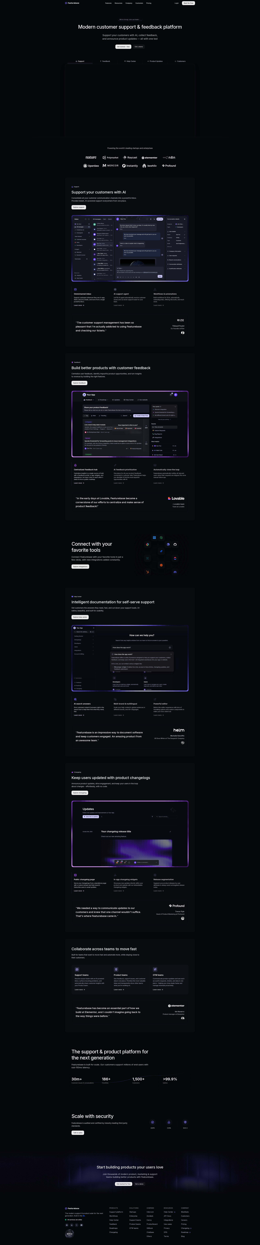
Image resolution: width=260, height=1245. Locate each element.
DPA (165, 1232)
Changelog (113, 1232)
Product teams (135, 1224)
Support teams (135, 1220)
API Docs (167, 1216)
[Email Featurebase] (67, 1225)
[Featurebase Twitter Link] (76, 1225)
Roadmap (185, 1232)
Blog (183, 1236)
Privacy (167, 1228)
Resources (118, 3)
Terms (166, 1236)
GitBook (150, 1228)
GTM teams (133, 1228)
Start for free (188, 3)
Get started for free (124, 1184)
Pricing (148, 3)
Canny (149, 1220)
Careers (184, 1220)
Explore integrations (80, 566)
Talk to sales (77, 1133)
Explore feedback (79, 383)
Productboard (152, 1224)
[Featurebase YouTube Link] (81, 1225)
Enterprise (133, 1216)
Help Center (114, 1220)
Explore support (78, 207)
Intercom (150, 1212)
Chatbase (150, 1232)
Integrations (168, 1220)
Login (177, 3)
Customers (139, 3)
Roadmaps (113, 1228)
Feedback (113, 1224)
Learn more (145, 134)
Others (149, 1236)
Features (108, 3)
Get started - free (123, 47)
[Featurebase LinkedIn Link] (72, 1225)
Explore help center (80, 617)
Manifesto (185, 1212)
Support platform (116, 1212)
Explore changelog (79, 793)
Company (129, 3)
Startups (132, 1212)
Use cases (168, 1224)
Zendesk (150, 1216)
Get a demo (139, 47)
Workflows (113, 1216)
